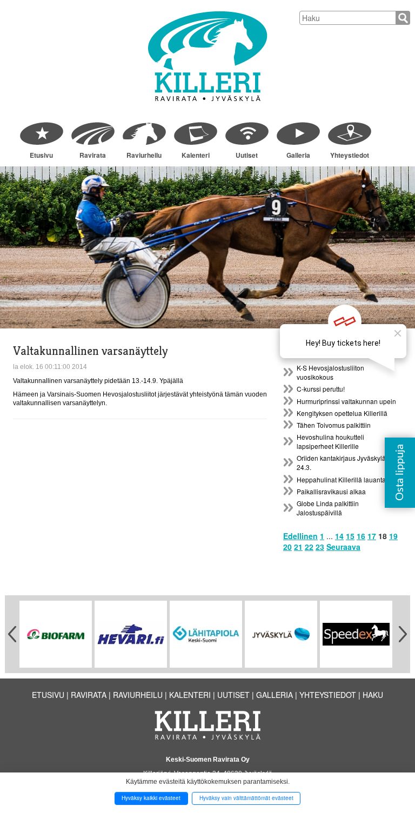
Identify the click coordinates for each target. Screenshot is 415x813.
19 (393, 535)
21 (298, 546)
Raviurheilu (144, 155)
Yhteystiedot (349, 155)
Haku (373, 694)
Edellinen (300, 535)
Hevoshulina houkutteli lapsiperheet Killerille (330, 441)
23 (320, 546)
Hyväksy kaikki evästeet (151, 798)
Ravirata (92, 155)
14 (339, 535)
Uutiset (247, 155)
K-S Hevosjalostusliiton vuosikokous (330, 372)
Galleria (298, 155)
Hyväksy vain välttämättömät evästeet (246, 798)
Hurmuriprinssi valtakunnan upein (346, 401)
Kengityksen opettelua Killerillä (342, 413)
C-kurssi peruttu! (321, 388)
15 (350, 535)
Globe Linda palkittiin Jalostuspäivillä (328, 508)
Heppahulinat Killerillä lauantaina (346, 479)
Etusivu (41, 155)
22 (309, 546)
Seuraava (343, 546)
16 (361, 535)
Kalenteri (196, 155)
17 (371, 535)
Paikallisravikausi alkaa (331, 491)
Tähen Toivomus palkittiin (334, 424)
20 (287, 546)
